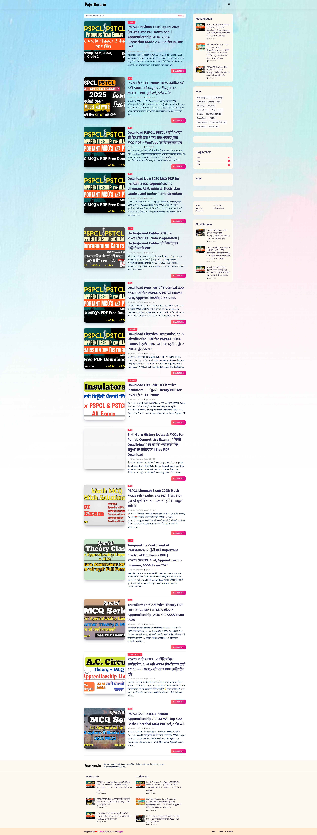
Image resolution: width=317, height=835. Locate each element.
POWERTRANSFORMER (213, 114)
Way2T (102, 832)
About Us (199, 208)
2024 (213, 161)
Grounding (200, 106)
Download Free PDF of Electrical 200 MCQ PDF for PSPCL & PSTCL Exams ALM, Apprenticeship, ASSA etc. (156, 293)
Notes (130, 228)
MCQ (130, 78)
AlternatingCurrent (135, 654)
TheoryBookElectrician (218, 122)
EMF (218, 102)
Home (198, 205)
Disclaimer (199, 211)
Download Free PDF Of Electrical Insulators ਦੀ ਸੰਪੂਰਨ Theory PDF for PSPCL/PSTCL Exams (155, 390)
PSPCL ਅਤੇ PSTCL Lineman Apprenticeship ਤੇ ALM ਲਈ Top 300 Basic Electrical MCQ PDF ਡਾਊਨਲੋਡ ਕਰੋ (156, 719)
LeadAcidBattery (202, 110)
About (221, 831)
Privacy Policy (219, 208)
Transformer (201, 126)
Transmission (213, 126)
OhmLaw (200, 114)
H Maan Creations (136, 51)
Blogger (120, 832)
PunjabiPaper (201, 118)
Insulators (132, 380)
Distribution (132, 329)
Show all (181, 16)
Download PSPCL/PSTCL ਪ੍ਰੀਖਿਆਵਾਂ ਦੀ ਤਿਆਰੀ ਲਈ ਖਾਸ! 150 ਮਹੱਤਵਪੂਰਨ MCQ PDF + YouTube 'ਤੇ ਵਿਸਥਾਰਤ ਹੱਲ (155, 137)
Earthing (211, 102)
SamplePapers (202, 122)
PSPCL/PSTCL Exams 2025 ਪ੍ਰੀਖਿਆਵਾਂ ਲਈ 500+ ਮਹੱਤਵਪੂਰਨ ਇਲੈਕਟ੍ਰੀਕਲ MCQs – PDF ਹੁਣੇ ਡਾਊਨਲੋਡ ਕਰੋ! (156, 88)
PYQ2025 (131, 22)
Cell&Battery (217, 98)
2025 (213, 157)
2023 (213, 165)
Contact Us (218, 205)
